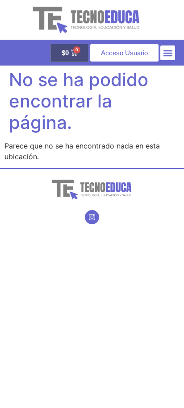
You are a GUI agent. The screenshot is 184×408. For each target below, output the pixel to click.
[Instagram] (92, 217)
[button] (167, 52)
